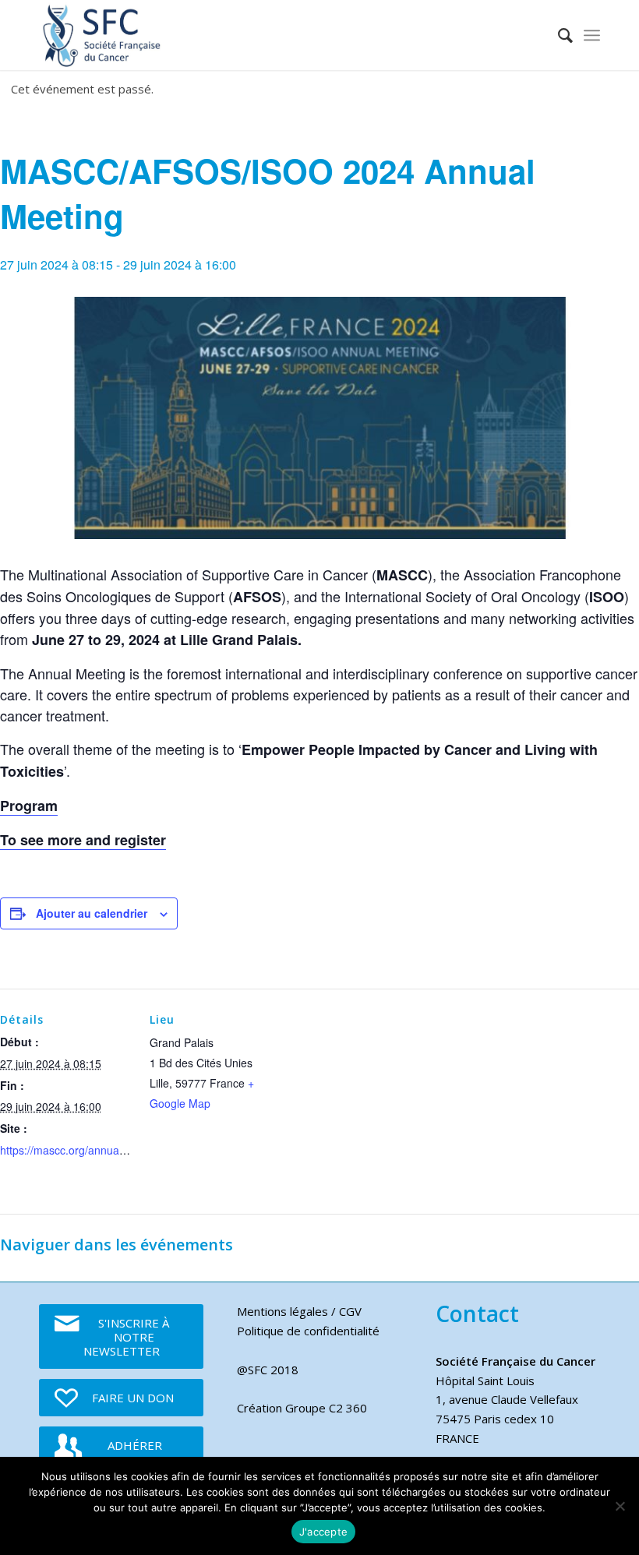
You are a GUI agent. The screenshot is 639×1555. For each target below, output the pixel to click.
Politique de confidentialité (308, 1330)
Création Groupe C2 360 (302, 1408)
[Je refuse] (619, 1506)
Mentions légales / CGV (299, 1311)
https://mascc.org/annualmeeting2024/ (94, 1150)
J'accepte (323, 1531)
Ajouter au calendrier (91, 913)
